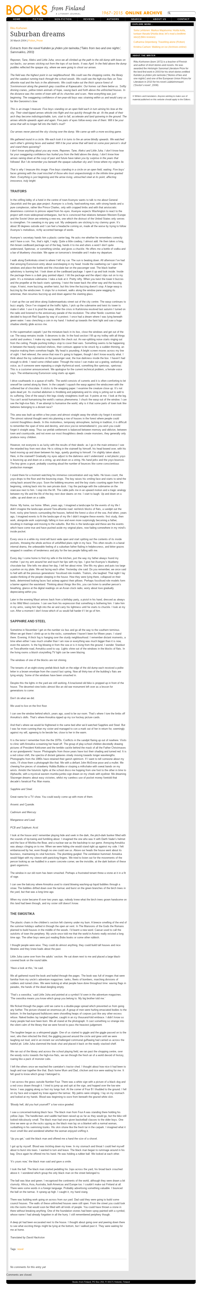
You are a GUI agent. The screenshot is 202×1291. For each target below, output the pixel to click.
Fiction (38, 19)
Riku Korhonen (18, 28)
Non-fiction (63, 19)
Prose (39, 40)
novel (20, 1249)
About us (159, 19)
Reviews (89, 19)
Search (136, 19)
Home (16, 19)
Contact (184, 19)
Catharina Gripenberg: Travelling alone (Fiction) (159, 42)
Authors (113, 19)
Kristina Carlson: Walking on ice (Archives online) (160, 47)
